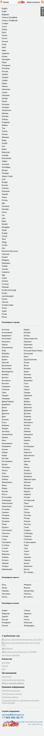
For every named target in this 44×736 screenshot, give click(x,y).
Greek (4, 44)
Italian (4, 50)
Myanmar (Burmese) (10, 251)
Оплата (5, 666)
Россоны (27, 524)
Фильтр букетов (33, 2)
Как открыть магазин (11, 655)
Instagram (8, 649)
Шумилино (28, 566)
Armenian (5, 164)
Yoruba (4, 245)
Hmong (4, 200)
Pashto (4, 299)
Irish (3, 146)
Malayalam (6, 263)
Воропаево (28, 380)
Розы (4, 585)
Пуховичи (6, 521)
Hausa (4, 197)
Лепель (5, 470)
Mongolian (6, 227)
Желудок (27, 419)
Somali (4, 236)
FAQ (4, 669)
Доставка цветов (35, 724)
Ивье (4, 440)
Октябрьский (29, 500)
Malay (4, 140)
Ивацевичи (28, 434)
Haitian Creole (7, 176)
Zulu (3, 248)
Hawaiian (5, 287)
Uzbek (4, 278)
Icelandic (5, 155)
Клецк (26, 443)
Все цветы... (29, 597)
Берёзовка (28, 344)
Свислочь (6, 533)
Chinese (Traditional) (9, 20)
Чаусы (26, 554)
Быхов (26, 362)
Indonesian (6, 89)
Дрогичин (5, 413)
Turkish (4, 131)
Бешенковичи (7, 347)
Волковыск (6, 380)
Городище (6, 398)
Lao (3, 215)
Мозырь (27, 485)
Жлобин (27, 425)
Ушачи (26, 551)
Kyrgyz (4, 293)
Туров (26, 545)
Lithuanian (6, 95)
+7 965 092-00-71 (12, 717)
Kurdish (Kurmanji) (9, 290)
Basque (5, 170)
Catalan (5, 80)
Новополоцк (7, 506)
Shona (4, 308)
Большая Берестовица (33, 350)
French (4, 38)
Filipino (4, 83)
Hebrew (5, 86)
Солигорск (28, 539)
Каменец (27, 437)
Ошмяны (5, 512)
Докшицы (27, 404)
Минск (4, 485)
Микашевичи (7, 482)
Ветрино (27, 368)
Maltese (5, 125)
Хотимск (5, 560)
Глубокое (5, 389)
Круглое (27, 461)
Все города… (29, 572)
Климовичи (6, 446)
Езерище (27, 416)
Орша (26, 503)
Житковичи (28, 422)
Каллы (4, 597)
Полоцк (27, 512)
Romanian (6, 68)
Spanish (5, 74)
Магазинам (6, 677)
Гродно (26, 398)
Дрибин (5, 410)
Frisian (4, 314)
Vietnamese (6, 110)
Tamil (4, 239)
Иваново (27, 431)
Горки (4, 392)
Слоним (5, 536)
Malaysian (6, 614)
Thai (3, 128)
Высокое (5, 383)
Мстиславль (7, 497)
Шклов (6, 2)
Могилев (27, 482)
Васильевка (6, 368)
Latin (3, 218)
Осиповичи (28, 506)
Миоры (4, 488)
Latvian (4, 92)
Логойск (27, 470)
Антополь (6, 330)
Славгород (28, 533)
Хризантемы (29, 591)
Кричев (27, 458)
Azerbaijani (6, 167)
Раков (4, 524)
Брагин (4, 359)
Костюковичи (7, 461)
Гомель (27, 389)
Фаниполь (6, 554)
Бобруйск (6, 353)
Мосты (4, 494)
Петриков (5, 515)
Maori (4, 221)
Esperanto (6, 191)
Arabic (4, 11)
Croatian (5, 23)
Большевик (28, 353)
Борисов (5, 357)
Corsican (5, 284)
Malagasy (5, 260)
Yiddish (4, 161)
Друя (4, 416)
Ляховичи (28, 473)
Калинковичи (7, 443)
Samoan (5, 302)
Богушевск (28, 347)
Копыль (27, 449)
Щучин (26, 569)
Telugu (4, 242)
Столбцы (5, 545)
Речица (27, 518)
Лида (26, 464)
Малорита (28, 476)
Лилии (4, 588)
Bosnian (5, 185)
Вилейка (5, 374)
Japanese (5, 53)
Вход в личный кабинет (13, 683)
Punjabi (4, 233)
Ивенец (5, 437)
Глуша (26, 386)
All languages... (29, 626)
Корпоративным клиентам (13, 680)
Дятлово (27, 413)
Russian (5, 71)
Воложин (27, 374)
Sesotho (5, 269)
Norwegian (6, 59)
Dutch (4, 32)
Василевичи (6, 365)
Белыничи (6, 342)
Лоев (4, 473)
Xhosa (4, 317)
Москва (5, 491)
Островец (6, 509)
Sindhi (4, 311)
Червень (27, 560)
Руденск (5, 527)
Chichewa (5, 254)
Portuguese (6, 65)
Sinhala (4, 266)
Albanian (5, 113)
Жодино (5, 428)
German (5, 41)
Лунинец (5, 476)
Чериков (5, 563)
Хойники (5, 557)
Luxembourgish (8, 296)
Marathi (5, 224)
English (4, 8)
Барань (27, 330)
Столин (5, 548)
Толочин (5, 551)
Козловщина (29, 446)
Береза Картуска (30, 338)
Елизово (5, 419)
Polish (4, 62)
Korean (4, 56)
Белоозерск (6, 338)
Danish (4, 29)
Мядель (27, 491)
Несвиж (27, 497)
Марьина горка (30, 479)
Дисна (4, 407)
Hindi (4, 47)
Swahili (4, 143)
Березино (27, 342)
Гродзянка (28, 395)
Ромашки (27, 585)
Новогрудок (6, 500)
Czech (4, 26)
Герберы (5, 591)
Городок (27, 392)
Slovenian (5, 104)
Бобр (4, 350)
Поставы (27, 515)
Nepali (4, 230)
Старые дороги (30, 542)
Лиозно (27, 467)
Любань (5, 479)
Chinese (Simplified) (9, 17)
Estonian (5, 116)
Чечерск (5, 566)
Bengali (4, 182)
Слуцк (4, 539)
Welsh (4, 149)
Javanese (5, 206)
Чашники (27, 557)
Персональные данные (12, 694)
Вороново (28, 377)
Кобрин (5, 452)
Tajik (3, 275)
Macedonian (6, 158)
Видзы (26, 371)
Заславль (6, 431)
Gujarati (5, 194)
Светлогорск (7, 530)
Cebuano (5, 188)
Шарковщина (7, 569)
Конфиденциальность (11, 691)
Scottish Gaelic (7, 305)
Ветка (26, 365)
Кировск (27, 440)
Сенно (26, 527)
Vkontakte (32, 652)
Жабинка (5, 425)
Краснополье (29, 455)
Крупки (4, 464)
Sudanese (6, 272)
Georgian (5, 173)
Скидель (27, 530)
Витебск (5, 377)
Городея (5, 395)
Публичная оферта (10, 697)
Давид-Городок (8, 401)
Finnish (4, 35)
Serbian (5, 98)
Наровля (27, 494)
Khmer (4, 212)
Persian (5, 134)
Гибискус (27, 594)
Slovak (4, 101)
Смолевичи (6, 542)
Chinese (27, 610)
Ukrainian (5, 107)
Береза (5, 344)
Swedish (5, 77)
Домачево (28, 407)
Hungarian (6, 122)
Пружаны (5, 518)
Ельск (4, 422)
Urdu (4, 179)
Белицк (27, 336)
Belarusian (6, 152)
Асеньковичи (7, 332)
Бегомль (27, 332)
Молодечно (28, 488)
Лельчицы (6, 467)
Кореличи (28, 452)
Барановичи (6, 336)
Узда (26, 548)
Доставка (6, 663)
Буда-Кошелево (30, 359)
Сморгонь (28, 536)
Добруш (27, 401)
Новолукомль (7, 503)
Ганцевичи (6, 386)
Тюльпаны (6, 594)
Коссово (5, 458)
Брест (26, 357)
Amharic (5, 281)
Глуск (26, 383)
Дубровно (28, 410)
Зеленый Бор (7, 434)
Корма (4, 455)
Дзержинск (6, 404)
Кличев (5, 449)
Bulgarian (5, 14)
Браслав (5, 362)
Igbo (3, 203)
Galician (5, 119)
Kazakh (5, 257)
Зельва (27, 428)
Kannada (5, 209)
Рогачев (27, 521)
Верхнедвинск (7, 371)
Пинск (26, 509)
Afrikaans (5, 137)
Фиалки (27, 588)
